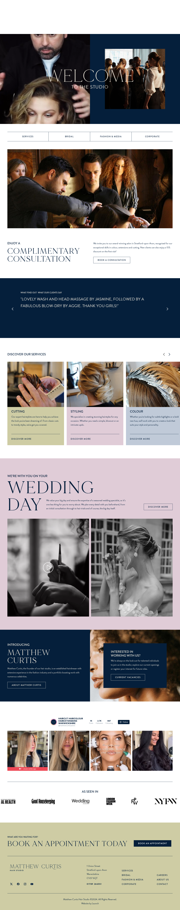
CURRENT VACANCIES (128, 677)
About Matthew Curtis (26, 685)
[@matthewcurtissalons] (53, 722)
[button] (12, 309)
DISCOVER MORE (158, 506)
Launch (95, 903)
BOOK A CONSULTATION (112, 260)
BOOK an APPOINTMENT (152, 843)
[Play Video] (48, 568)
